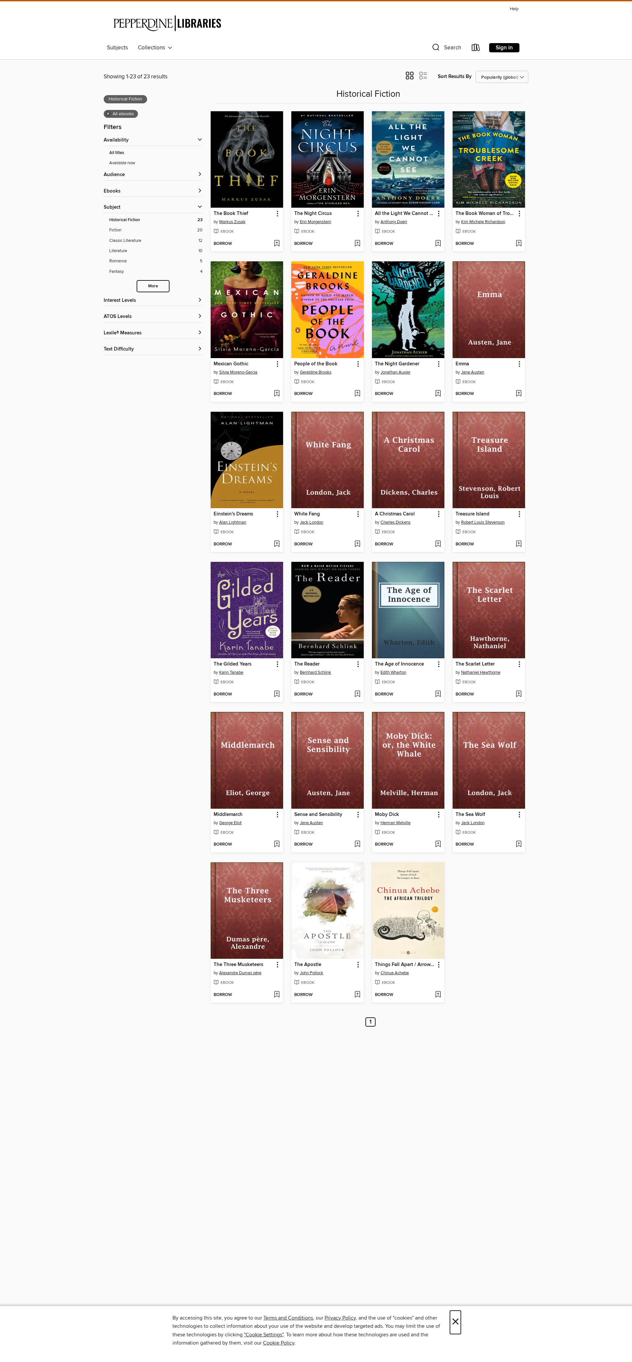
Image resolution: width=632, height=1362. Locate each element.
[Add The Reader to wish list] (357, 694)
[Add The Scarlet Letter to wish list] (518, 694)
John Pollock (311, 973)
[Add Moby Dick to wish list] (438, 844)
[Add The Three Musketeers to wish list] (277, 995)
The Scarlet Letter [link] (475, 664)
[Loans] (476, 48)
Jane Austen (472, 372)
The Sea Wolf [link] (470, 815)
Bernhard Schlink (315, 672)
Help (514, 9)
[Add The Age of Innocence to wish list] (438, 694)
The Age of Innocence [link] (399, 664)
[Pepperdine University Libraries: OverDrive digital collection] (167, 22)
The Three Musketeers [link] (238, 965)
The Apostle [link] (307, 965)
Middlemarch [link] (228, 815)
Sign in (504, 47)
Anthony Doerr (394, 221)
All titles (116, 153)
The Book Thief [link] (231, 214)
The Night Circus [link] (313, 214)
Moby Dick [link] (387, 815)
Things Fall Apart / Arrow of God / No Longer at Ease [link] (405, 965)
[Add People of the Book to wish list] (357, 394)
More (153, 286)
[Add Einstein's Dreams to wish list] (277, 544)
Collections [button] (153, 47)
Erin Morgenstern (315, 221)
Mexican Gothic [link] (231, 364)
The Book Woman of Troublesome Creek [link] (486, 214)
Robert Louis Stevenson (483, 522)
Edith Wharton (393, 672)
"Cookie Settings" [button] (263, 1334)
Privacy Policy (340, 1318)
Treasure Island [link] (472, 514)
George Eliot (230, 822)
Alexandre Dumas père (240, 973)
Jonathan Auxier (395, 372)
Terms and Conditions (288, 1318)
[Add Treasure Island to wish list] (518, 544)
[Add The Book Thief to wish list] (277, 244)
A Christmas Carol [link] (395, 514)
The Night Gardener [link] (397, 364)
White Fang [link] (307, 514)
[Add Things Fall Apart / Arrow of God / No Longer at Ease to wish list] (438, 995)
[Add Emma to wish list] (518, 394)
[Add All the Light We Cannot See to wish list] (438, 244)
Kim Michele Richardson (483, 221)
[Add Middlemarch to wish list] (277, 844)
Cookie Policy (278, 1343)
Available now (122, 163)
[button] (446, 48)
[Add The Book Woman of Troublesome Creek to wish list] (518, 244)
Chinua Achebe (395, 973)
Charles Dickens (395, 522)
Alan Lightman (232, 522)
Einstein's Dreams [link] (233, 514)
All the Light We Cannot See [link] (405, 214)
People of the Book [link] (315, 364)
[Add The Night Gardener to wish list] (438, 394)
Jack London (311, 522)
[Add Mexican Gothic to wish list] (277, 394)
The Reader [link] (307, 664)
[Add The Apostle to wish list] (357, 995)
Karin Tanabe (231, 672)
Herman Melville (395, 822)
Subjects (117, 47)
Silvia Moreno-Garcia (238, 372)
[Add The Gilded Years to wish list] (277, 694)
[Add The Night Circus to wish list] (357, 244)
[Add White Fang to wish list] (357, 544)
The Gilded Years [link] (232, 664)
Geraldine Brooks (315, 372)
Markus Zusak (232, 221)
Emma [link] (462, 364)
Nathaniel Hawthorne (480, 672)
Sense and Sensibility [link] (318, 815)
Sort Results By (455, 76)
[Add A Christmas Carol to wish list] (438, 544)
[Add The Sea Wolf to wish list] (518, 844)
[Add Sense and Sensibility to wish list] (357, 844)
